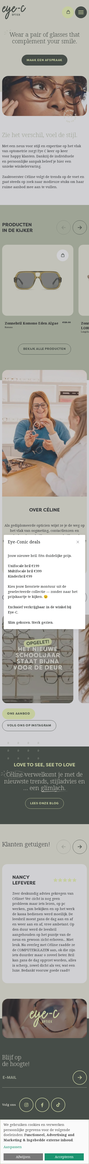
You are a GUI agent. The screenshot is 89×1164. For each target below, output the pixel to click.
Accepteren (64, 1157)
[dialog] (44, 1142)
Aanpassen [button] (13, 1147)
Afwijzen (23, 1157)
